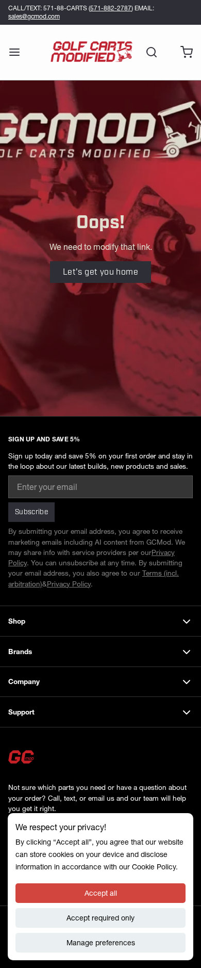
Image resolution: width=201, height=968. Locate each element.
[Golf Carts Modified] (91, 52)
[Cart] (182, 52)
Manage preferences (100, 942)
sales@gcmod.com (34, 16)
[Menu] (18, 52)
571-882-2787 (110, 8)
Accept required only (100, 918)
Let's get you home (100, 272)
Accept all (101, 893)
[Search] (147, 52)
